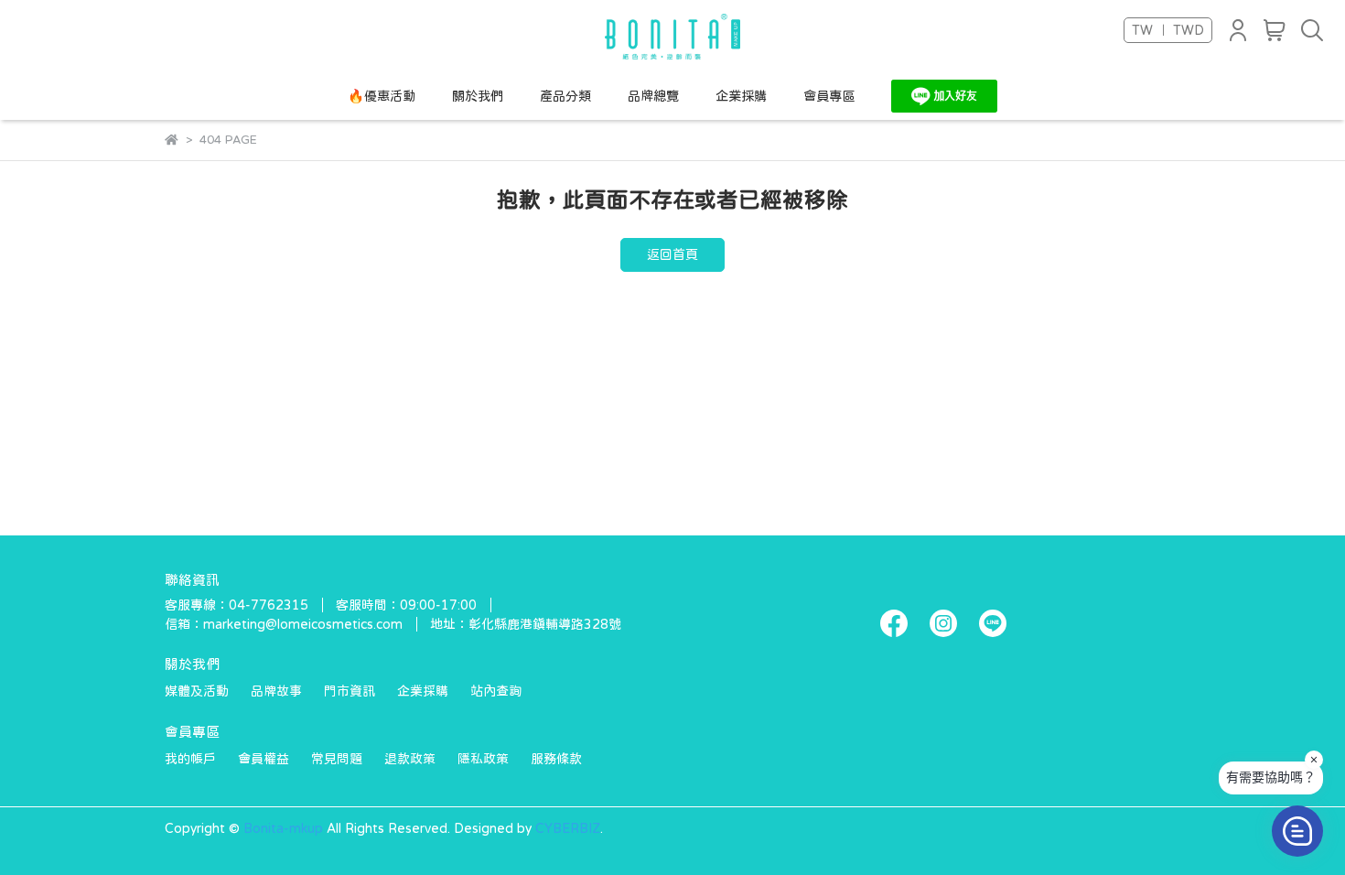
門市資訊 (349, 691)
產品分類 (565, 95)
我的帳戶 (190, 758)
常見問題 (336, 758)
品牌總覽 (653, 95)
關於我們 (477, 95)
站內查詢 (496, 691)
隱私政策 (483, 758)
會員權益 (263, 758)
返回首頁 (672, 254)
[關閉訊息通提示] (1314, 760)
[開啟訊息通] (1297, 831)
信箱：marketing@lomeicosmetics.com (284, 624)
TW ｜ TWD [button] (1168, 30)
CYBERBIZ (567, 828)
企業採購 (741, 95)
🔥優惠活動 (381, 95)
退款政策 (410, 758)
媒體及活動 (197, 691)
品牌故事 (276, 691)
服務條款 (556, 758)
